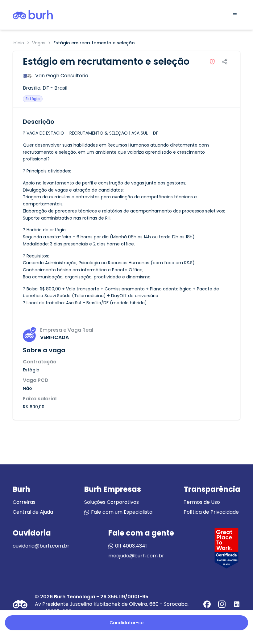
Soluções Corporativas (111, 502)
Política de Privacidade (211, 512)
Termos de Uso (202, 502)
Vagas (38, 43)
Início (18, 43)
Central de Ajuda (33, 512)
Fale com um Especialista (121, 512)
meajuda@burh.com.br (136, 555)
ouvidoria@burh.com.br (41, 545)
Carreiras (24, 502)
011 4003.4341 (131, 545)
